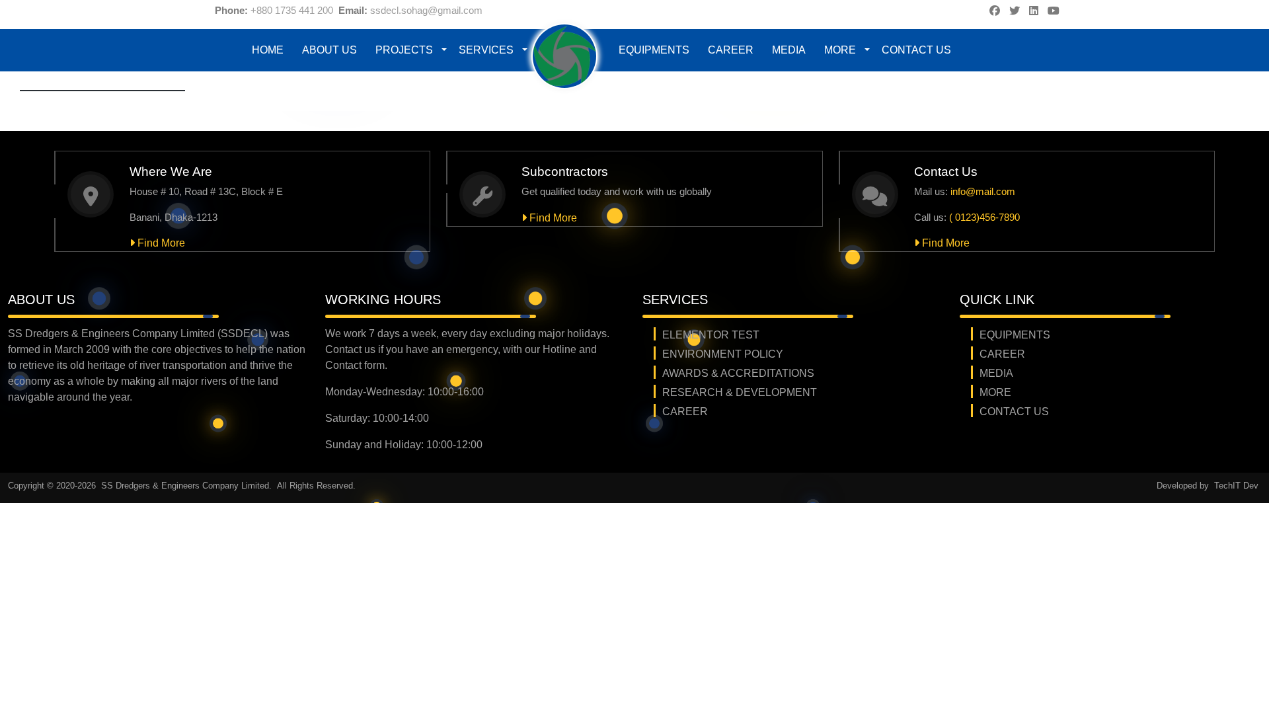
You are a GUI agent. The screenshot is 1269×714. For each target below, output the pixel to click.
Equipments (654, 50)
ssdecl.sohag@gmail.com (426, 10)
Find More (160, 243)
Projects (404, 50)
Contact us (916, 50)
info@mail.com (982, 191)
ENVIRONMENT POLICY (722, 354)
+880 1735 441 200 (291, 10)
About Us (329, 50)
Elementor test (710, 334)
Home (268, 50)
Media (789, 50)
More (840, 50)
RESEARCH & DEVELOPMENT (739, 392)
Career (730, 50)
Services (486, 50)
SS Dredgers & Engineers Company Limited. (187, 486)
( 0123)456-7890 (984, 217)
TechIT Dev (1236, 486)
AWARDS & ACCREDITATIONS (738, 373)
